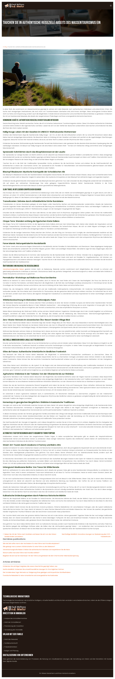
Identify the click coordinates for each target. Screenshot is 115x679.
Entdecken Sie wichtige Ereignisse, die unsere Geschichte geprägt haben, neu (30, 566)
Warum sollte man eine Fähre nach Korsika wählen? (21, 553)
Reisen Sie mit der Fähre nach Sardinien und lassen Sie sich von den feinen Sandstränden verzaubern (30, 535)
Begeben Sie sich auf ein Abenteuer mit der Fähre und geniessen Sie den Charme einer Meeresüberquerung (41, 556)
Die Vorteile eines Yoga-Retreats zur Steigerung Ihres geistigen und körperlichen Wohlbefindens (36, 572)
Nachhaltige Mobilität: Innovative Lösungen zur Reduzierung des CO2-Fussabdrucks (86, 535)
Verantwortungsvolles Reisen (13, 269)
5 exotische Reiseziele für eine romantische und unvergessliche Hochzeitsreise (30, 575)
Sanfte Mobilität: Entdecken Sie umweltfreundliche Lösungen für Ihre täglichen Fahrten (33, 569)
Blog (6, 47)
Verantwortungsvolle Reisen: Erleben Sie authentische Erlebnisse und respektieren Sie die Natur (36, 550)
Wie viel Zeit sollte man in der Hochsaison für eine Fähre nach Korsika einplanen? (31, 543)
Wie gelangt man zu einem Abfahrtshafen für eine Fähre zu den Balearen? (29, 546)
